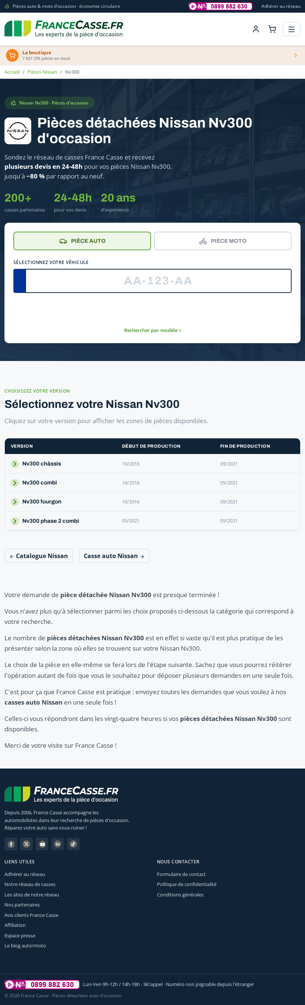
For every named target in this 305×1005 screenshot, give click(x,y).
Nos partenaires (22, 904)
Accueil (12, 71)
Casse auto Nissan (111, 556)
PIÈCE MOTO (229, 241)
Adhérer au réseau (281, 6)
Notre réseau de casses (29, 884)
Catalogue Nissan (41, 556)
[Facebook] (10, 844)
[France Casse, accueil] (63, 29)
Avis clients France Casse (31, 915)
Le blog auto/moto (25, 945)
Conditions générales (180, 894)
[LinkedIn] (57, 844)
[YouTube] (42, 844)
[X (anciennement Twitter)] (26, 844)
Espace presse (19, 935)
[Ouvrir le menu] (292, 29)
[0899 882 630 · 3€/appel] (221, 6)
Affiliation (15, 925)
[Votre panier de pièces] (272, 29)
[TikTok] (73, 844)
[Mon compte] (255, 29)
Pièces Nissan (42, 71)
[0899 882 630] (42, 984)
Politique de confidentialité (186, 884)
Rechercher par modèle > (152, 330)
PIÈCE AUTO (88, 241)
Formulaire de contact (181, 874)
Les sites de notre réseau (31, 894)
